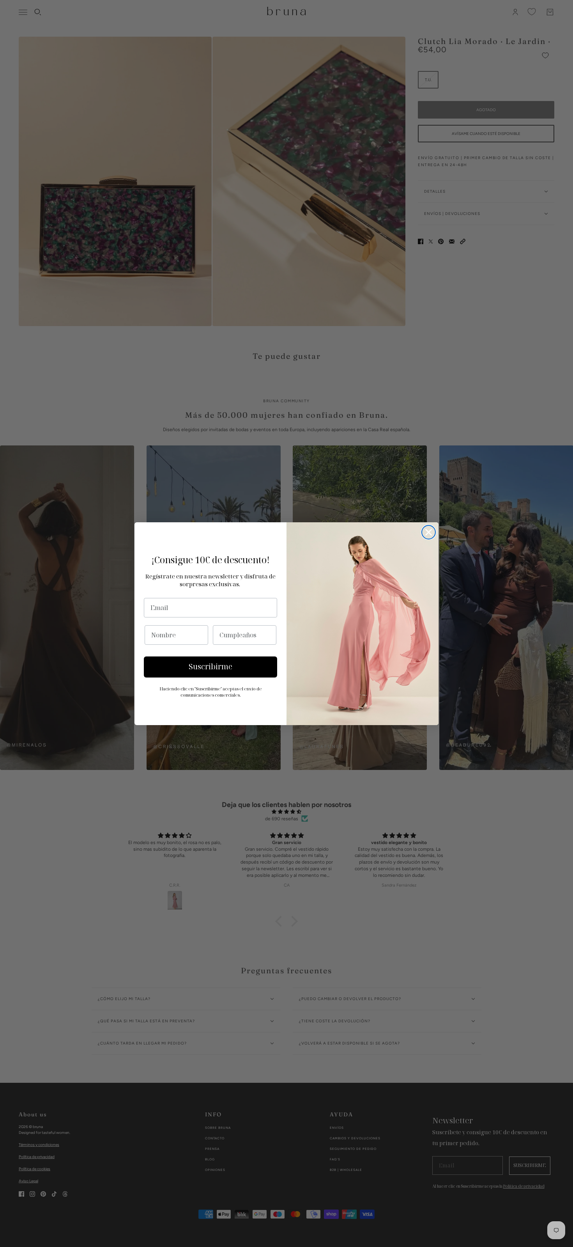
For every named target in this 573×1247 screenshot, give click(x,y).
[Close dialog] (428, 532)
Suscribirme (210, 667)
